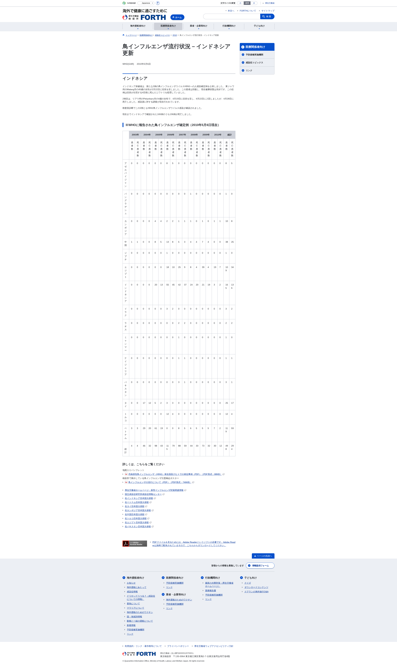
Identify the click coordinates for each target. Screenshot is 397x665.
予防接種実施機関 (254, 54)
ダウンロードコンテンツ (256, 587)
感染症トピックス (254, 62)
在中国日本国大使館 (134, 514)
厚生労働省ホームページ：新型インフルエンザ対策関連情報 (154, 490)
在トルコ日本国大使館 (136, 518)
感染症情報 (132, 591)
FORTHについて (248, 11)
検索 (269, 16)
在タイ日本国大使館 (134, 506)
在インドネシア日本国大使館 (139, 498)
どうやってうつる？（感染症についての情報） (141, 597)
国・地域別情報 (134, 616)
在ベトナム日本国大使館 (137, 502)
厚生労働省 (269, 3)
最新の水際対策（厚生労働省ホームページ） (219, 584)
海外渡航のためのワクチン (140, 612)
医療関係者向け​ (255, 46)
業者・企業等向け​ (176, 594)
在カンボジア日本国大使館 (138, 510)
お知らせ (131, 583)
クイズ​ (247, 583)
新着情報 (131, 625)
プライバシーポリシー (178, 646)
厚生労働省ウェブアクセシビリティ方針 (213, 646)
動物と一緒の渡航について (140, 621)
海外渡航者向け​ (135, 577)
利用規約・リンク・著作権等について (143, 646)
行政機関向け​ (212, 577)
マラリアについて (135, 608)
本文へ (231, 11)
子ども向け (250, 577)
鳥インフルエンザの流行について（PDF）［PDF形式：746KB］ (159, 482)
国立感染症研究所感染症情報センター (143, 494)
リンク (249, 70)
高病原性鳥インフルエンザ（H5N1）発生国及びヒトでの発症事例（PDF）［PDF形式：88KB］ (175, 474)
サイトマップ (267, 11)
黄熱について (133, 603)
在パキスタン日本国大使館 (138, 526)
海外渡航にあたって (136, 587)
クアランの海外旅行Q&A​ (256, 591)
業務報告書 (210, 590)
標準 (247, 3)
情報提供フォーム (260, 565)
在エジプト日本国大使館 (137, 522)
